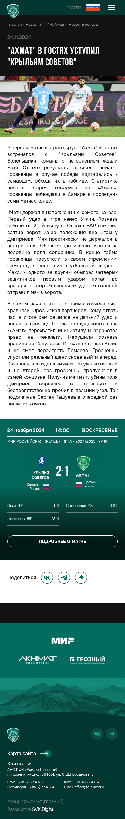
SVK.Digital (43, 809)
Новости (33, 24)
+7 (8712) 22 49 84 (41, 787)
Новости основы (83, 24)
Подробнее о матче (62, 541)
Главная (14, 24)
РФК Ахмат (55, 24)
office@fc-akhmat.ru (90, 787)
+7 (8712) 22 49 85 (30, 782)
